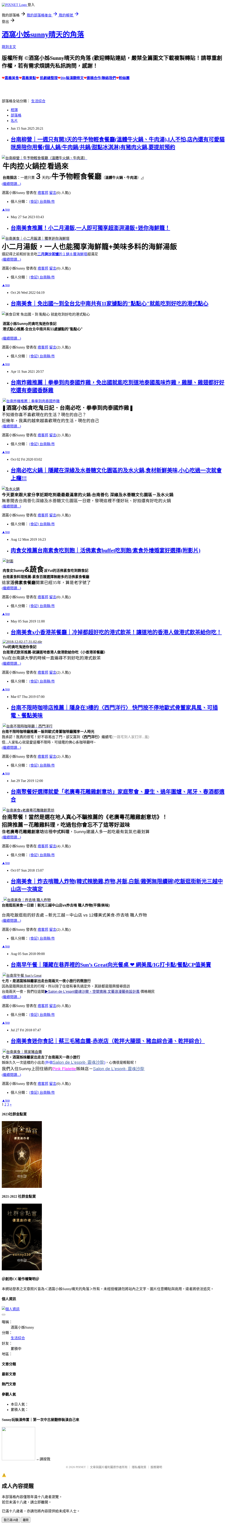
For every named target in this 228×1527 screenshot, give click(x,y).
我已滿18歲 (11, 1520)
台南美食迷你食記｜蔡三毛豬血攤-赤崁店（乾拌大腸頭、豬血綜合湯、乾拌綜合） (108, 1041)
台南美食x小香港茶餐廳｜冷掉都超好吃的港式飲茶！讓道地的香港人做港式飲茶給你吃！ (116, 632)
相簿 (14, 110)
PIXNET (81, 1467)
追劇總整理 (49, 78)
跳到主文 (9, 47)
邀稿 (90, 78)
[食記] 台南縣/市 (42, 201)
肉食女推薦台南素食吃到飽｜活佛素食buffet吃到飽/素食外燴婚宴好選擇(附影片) (105, 550)
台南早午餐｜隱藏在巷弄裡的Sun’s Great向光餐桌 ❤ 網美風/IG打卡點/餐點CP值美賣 (111, 965)
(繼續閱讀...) (11, 184)
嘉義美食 (12, 78)
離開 (25, 1520)
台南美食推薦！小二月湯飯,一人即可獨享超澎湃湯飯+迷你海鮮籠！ (90, 228)
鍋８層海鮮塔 (76, 254)
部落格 (16, 115)
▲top (6, 209)
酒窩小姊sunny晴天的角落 (43, 34)
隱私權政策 (139, 1467)
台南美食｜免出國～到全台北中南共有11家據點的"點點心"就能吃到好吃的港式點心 (109, 303)
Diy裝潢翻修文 (72, 78)
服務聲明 (156, 1467)
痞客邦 (43, 193)
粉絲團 (124, 78)
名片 (14, 121)
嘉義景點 (29, 78)
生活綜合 (38, 101)
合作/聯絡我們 (105, 78)
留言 (52, 193)
